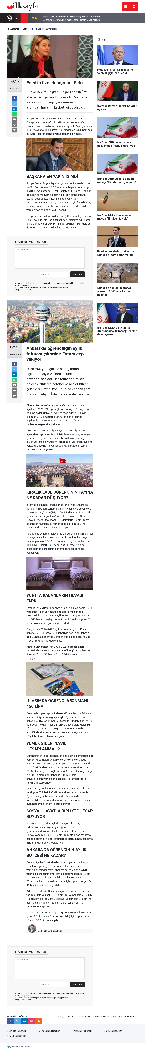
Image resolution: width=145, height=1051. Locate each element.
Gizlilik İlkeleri (84, 1016)
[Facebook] (14, 98)
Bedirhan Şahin (46, 931)
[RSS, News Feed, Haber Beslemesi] (38, 1021)
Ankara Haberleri (17, 1031)
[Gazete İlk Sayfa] (22, 6)
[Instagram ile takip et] (31, 1021)
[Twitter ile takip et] (17, 1021)
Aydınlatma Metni (101, 1016)
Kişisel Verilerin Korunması (125, 1016)
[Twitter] (14, 103)
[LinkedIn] (14, 109)
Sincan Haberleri (114, 1031)
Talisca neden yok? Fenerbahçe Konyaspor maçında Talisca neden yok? (72, 18)
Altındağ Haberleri (83, 1031)
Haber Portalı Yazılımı (21, 1047)
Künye (61, 1016)
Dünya (26, 29)
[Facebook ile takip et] (10, 1021)
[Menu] (125, 6)
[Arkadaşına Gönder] (14, 119)
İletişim (71, 1016)
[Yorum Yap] (14, 130)
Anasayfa (14, 29)
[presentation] (16, 18)
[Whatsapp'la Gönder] (14, 114)
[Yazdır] (14, 124)
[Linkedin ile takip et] (24, 1021)
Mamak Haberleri (17, 1035)
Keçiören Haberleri (51, 1031)
